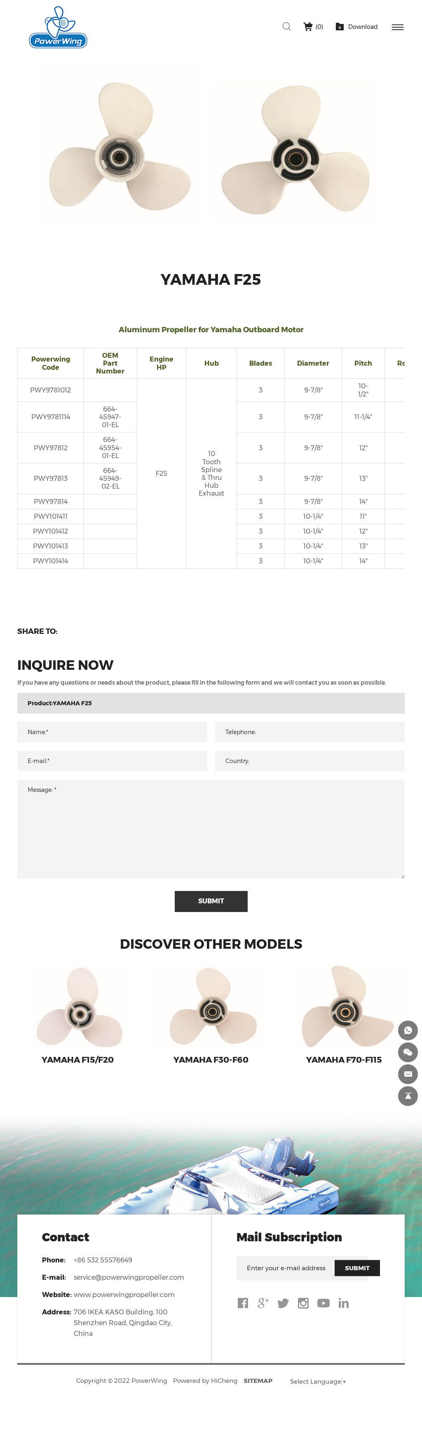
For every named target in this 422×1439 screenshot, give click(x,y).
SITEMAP (258, 1381)
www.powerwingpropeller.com (124, 1295)
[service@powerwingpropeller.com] (408, 1074)
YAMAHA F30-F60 (211, 1060)
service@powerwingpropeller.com (129, 1277)
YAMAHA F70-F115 (344, 1060)
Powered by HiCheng (205, 1381)
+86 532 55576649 (103, 1260)
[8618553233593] (408, 1030)
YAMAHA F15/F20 (78, 1060)
